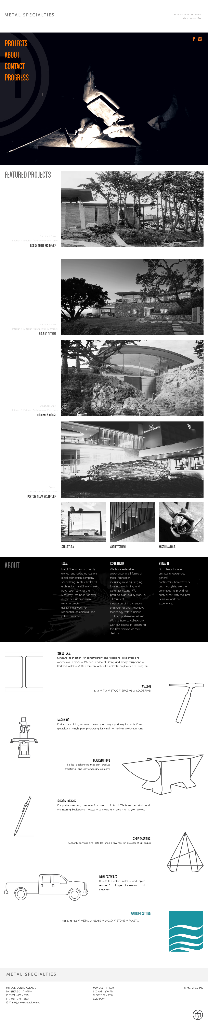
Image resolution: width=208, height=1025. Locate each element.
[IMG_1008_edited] (132, 522)
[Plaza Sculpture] (132, 459)
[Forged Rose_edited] (181, 522)
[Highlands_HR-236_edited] (132, 378)
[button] (48, 237)
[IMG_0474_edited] (83, 522)
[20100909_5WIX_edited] (132, 297)
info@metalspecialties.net (26, 1002)
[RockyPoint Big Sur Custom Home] (132, 209)
